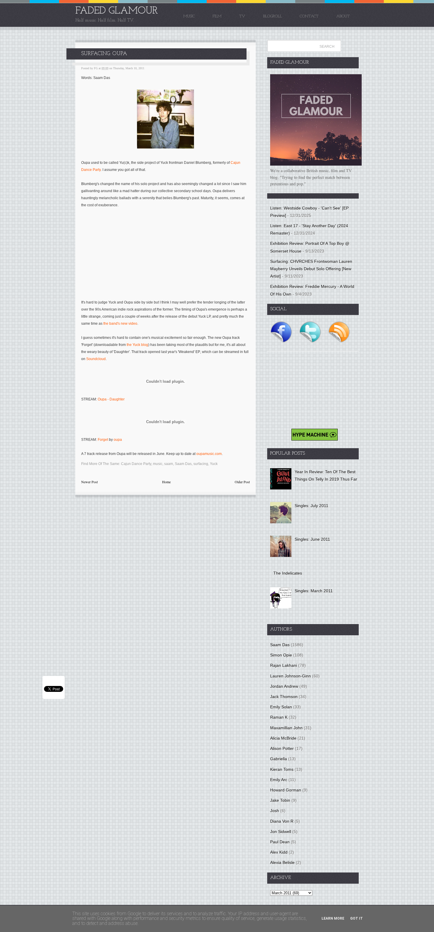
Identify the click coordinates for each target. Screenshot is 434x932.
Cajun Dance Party (136, 464)
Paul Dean (280, 841)
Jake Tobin (280, 800)
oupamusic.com (209, 454)
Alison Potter (282, 748)
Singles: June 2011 (312, 539)
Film (217, 16)
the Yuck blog (137, 345)
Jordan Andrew (284, 686)
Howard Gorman (285, 790)
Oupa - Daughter (111, 399)
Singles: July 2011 (311, 505)
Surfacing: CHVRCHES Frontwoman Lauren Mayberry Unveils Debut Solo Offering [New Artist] (311, 268)
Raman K (279, 717)
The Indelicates (287, 573)
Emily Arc (278, 779)
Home (166, 481)
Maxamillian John (286, 727)
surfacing (200, 464)
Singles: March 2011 (314, 590)
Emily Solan (281, 707)
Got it (356, 918)
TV (242, 16)
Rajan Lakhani (283, 665)
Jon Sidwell (280, 831)
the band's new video (120, 323)
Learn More (333, 918)
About (343, 16)
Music (189, 16)
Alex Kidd (279, 852)
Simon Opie (281, 655)
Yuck (214, 464)
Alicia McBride (283, 738)
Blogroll (272, 16)
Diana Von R (281, 821)
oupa (118, 440)
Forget (103, 440)
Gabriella (278, 758)
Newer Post (89, 481)
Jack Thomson (284, 696)
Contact (309, 16)
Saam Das (183, 464)
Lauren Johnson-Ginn (290, 676)
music (157, 464)
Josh (274, 810)
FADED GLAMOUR (116, 11)
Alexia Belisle (282, 862)
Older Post (242, 481)
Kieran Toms (281, 769)
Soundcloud (96, 359)
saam (168, 464)
